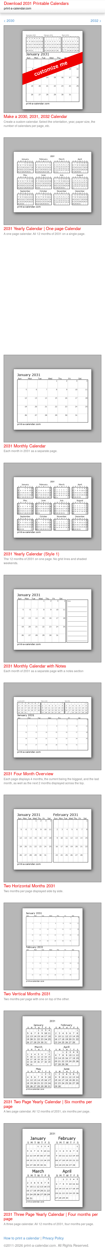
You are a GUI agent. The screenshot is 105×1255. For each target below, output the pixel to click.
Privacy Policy (53, 1238)
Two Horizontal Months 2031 (29, 885)
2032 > (96, 20)
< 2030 (9, 20)
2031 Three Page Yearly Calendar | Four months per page (51, 1216)
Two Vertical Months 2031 (27, 993)
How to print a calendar (22, 1238)
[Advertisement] (52, 297)
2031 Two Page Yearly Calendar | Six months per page (48, 1103)
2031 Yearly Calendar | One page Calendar (42, 228)
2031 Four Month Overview (28, 773)
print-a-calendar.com (17, 8)
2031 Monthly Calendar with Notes (35, 666)
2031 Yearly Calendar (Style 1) (31, 554)
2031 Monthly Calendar (25, 446)
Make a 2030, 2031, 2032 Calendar (35, 116)
